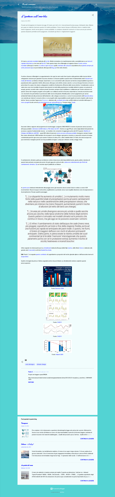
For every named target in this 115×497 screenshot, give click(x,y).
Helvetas (29, 81)
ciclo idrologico (30, 364)
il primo (70, 248)
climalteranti (47, 248)
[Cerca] (96, 5)
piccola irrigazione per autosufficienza (50, 102)
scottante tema (61, 100)
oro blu (47, 61)
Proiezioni (24, 423)
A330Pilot (62, 492)
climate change (41, 364)
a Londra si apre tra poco (46, 65)
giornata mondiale (32, 61)
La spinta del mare (27, 465)
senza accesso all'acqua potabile (66, 133)
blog (52, 68)
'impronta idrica (88, 96)
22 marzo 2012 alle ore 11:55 (41, 372)
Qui (37, 164)
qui (32, 68)
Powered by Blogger (59, 489)
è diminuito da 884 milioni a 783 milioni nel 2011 (46, 129)
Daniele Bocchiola (46, 250)
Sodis (73, 102)
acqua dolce (24, 256)
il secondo (31, 250)
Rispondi (31, 382)
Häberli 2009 (59, 354)
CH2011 (59, 322)
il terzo (81, 248)
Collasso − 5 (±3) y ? (27, 444)
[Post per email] (26, 361)
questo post (26, 187)
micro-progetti (25, 102)
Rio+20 (44, 63)
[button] (93, 15)
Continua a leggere (87, 439)
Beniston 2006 (59, 288)
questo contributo (41, 254)
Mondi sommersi (28, 4)
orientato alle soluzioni (64, 65)
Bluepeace (45, 100)
